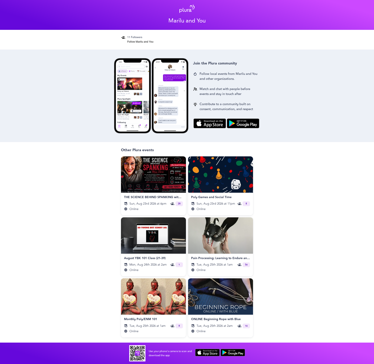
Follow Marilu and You (140, 41)
